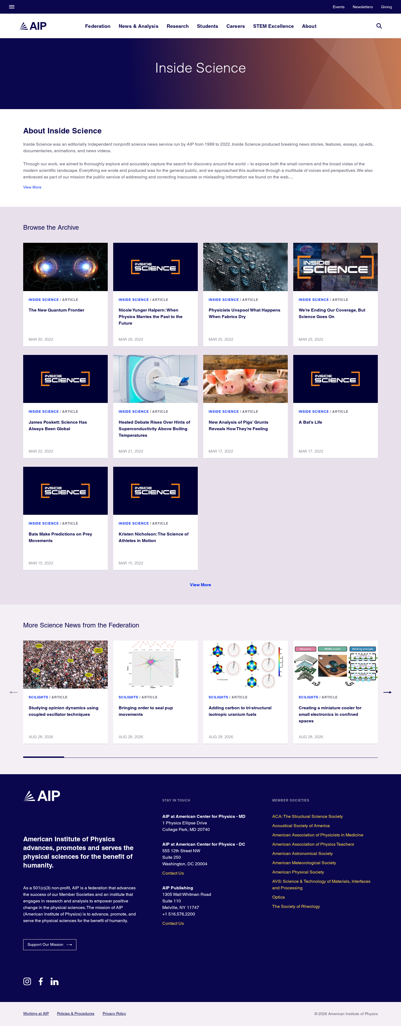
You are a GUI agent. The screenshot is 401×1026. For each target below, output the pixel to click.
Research (178, 26)
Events (339, 7)
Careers (235, 26)
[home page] (32, 26)
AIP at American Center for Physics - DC (203, 844)
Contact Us (173, 873)
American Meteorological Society (304, 862)
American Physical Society (298, 872)
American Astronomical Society (302, 853)
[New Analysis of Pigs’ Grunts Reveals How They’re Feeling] (245, 379)
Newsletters (363, 7)
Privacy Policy (114, 1013)
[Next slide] (387, 692)
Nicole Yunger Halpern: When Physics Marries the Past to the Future (150, 316)
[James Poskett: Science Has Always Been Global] (65, 379)
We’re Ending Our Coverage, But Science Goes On (332, 313)
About (309, 26)
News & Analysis (138, 26)
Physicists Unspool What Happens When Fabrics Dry (244, 313)
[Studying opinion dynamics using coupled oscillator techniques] (65, 665)
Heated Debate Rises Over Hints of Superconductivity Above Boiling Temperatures (154, 429)
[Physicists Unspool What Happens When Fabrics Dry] (245, 267)
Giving (386, 7)
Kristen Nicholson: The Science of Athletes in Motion (153, 537)
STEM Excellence (273, 26)
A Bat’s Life (310, 422)
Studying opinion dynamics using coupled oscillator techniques (63, 711)
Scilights (38, 697)
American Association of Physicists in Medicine (317, 834)
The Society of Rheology (296, 906)
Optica (278, 897)
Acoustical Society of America (301, 825)
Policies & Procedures (75, 1013)
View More (32, 187)
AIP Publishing (177, 887)
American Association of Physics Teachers (313, 844)
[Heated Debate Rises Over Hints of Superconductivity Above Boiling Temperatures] (155, 379)
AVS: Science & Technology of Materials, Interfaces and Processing (321, 884)
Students (207, 26)
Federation (97, 26)
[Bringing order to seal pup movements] (155, 665)
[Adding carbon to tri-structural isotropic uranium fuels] (245, 665)
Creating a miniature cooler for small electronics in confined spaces (330, 714)
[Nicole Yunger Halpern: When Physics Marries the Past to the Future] (155, 267)
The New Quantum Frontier (56, 310)
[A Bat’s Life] (335, 379)
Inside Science (44, 300)
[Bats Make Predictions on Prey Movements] (65, 491)
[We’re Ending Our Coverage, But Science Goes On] (335, 267)
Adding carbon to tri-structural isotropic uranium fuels (240, 711)
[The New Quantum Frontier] (65, 267)
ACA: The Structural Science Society (307, 816)
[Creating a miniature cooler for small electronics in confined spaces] (335, 665)
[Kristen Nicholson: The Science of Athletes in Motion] (155, 491)
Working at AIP (36, 1013)
